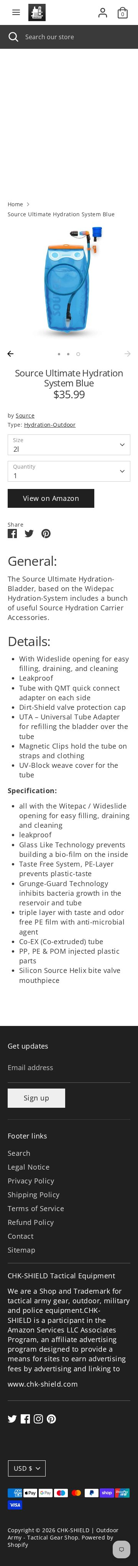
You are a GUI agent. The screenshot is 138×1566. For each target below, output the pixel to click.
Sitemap (21, 1249)
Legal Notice (28, 1167)
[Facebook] (25, 1418)
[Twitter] (12, 1418)
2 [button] (68, 354)
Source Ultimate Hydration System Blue (61, 214)
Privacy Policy (31, 1180)
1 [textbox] (15, 475)
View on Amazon (51, 498)
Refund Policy (31, 1222)
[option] (69, 285)
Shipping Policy (34, 1194)
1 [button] (59, 354)
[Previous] (10, 353)
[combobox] (76, 37)
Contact (20, 1236)
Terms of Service (36, 1208)
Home (15, 204)
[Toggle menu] (16, 12)
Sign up (36, 1097)
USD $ (23, 1468)
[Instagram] (38, 1418)
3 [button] (78, 354)
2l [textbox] (16, 449)
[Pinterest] (51, 1418)
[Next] (127, 353)
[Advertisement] (69, 122)
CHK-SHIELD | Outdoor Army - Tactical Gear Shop (63, 1534)
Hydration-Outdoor (50, 424)
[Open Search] (13, 37)
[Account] (102, 9)
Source (25, 415)
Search (19, 1153)
